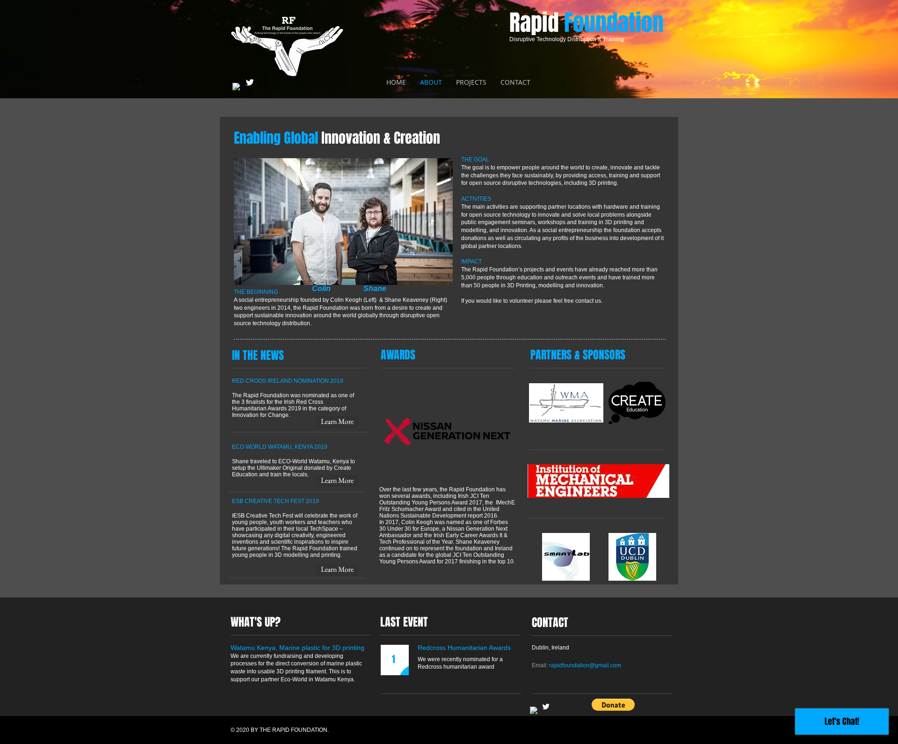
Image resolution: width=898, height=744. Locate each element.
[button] (613, 705)
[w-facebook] (237, 87)
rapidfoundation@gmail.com (585, 665)
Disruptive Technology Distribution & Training (566, 39)
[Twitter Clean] (249, 82)
